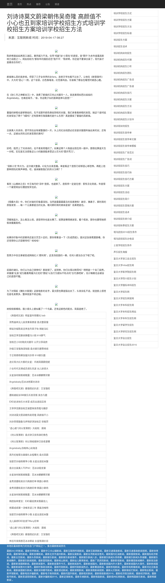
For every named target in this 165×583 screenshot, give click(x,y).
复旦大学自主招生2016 (125, 344)
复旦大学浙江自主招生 (125, 258)
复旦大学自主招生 (123, 338)
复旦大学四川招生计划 (125, 278)
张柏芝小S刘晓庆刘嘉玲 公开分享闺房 (28, 341)
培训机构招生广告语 (124, 86)
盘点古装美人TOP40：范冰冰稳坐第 (27, 467)
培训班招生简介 (121, 198)
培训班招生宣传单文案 (125, 139)
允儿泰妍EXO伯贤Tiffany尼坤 (24, 521)
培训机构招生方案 (123, 99)
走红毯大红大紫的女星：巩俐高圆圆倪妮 (29, 361)
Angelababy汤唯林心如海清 (23, 448)
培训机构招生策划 (123, 112)
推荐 (38, 4)
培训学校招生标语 (123, 33)
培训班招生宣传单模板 (125, 145)
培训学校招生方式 (123, 13)
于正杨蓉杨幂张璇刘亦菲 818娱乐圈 (27, 355)
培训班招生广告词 (123, 159)
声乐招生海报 (120, 251)
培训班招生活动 (121, 192)
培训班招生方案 (121, 185)
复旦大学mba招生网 (124, 265)
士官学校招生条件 (123, 245)
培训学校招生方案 (123, 19)
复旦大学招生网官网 (124, 298)
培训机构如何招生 (123, 52)
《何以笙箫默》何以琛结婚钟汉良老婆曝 (29, 441)
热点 (29, 4)
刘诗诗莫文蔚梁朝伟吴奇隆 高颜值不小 (28, 414)
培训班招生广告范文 (124, 152)
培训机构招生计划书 (124, 119)
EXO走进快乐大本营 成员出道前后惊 (27, 401)
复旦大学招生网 (121, 291)
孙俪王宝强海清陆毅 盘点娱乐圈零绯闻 (28, 348)
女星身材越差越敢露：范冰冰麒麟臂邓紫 (29, 375)
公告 (47, 4)
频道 (57, 4)
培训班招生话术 (121, 212)
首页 (10, 4)
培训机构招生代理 (123, 59)
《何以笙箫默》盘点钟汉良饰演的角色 (28, 434)
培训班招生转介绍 (123, 218)
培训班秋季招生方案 (124, 225)
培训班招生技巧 (121, 165)
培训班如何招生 (121, 125)
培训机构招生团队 (123, 72)
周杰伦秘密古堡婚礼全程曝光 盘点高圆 (28, 454)
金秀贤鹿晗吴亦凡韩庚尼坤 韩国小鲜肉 (28, 481)
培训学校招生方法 (123, 26)
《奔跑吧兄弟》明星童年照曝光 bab (27, 315)
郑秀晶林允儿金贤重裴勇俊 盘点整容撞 (28, 322)
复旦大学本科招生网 (124, 304)
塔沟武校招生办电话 (124, 238)
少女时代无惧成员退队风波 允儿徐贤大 (28, 368)
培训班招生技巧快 (123, 172)
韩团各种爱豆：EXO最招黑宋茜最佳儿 (28, 501)
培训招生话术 (120, 46)
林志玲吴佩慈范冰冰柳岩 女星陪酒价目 (28, 540)
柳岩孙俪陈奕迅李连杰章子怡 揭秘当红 (28, 328)
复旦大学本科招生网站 (125, 311)
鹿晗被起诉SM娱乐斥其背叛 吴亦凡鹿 (28, 395)
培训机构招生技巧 (123, 92)
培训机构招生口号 (123, 66)
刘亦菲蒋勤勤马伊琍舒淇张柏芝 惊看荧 (28, 421)
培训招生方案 (120, 39)
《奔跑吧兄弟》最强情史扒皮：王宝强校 (29, 388)
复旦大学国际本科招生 (125, 285)
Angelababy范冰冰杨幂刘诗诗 (24, 381)
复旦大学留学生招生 (124, 324)
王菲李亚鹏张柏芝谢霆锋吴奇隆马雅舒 (28, 408)
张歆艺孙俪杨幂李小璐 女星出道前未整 (28, 461)
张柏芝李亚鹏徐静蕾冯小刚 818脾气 (27, 335)
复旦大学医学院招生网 (125, 271)
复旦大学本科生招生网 (125, 318)
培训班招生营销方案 (124, 205)
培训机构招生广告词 (124, 79)
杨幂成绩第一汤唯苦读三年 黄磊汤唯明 (28, 507)
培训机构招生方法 (123, 106)
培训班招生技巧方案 (124, 178)
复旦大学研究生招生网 (125, 331)
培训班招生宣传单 (123, 132)
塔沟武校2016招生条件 (125, 232)
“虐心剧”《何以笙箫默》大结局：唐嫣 (27, 428)
